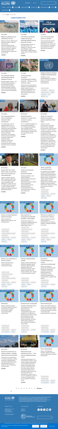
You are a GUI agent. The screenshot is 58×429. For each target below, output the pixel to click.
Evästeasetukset (52, 426)
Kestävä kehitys (44, 7)
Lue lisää (3, 54)
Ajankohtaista (24, 7)
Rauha (52, 7)
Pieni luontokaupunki (46, 303)
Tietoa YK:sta (34, 7)
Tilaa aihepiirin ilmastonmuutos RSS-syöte (11, 391)
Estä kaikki (36, 426)
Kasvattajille (5, 10)
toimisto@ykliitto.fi (8, 411)
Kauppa (27, 3)
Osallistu (9, 7)
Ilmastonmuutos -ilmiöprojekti (29, 303)
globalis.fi (23, 410)
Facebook (38, 410)
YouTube (47, 410)
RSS (50, 410)
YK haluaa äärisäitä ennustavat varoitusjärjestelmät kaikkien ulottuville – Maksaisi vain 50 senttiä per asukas (29, 79)
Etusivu (3, 7)
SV (35, 3)
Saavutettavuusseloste (9, 414)
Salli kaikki (44, 426)
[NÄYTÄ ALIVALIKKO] (13, 7)
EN (34, 3)
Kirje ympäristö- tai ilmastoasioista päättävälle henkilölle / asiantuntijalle (28, 216)
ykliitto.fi (23, 409)
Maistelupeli (4, 303)
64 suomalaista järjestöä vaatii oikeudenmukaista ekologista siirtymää (7, 77)
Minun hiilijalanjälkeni (46, 349)
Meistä (16, 7)
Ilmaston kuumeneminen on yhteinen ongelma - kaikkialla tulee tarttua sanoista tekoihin (9, 353)
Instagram (44, 410)
